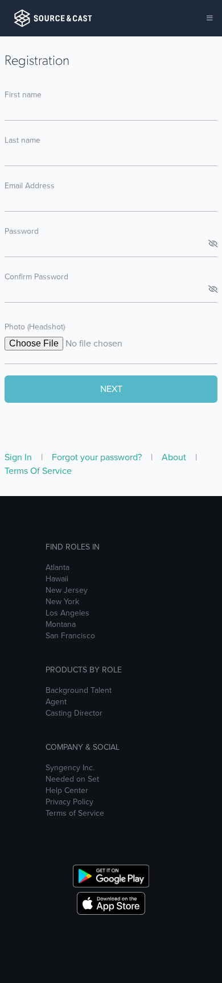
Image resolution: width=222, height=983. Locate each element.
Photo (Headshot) (35, 327)
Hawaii (57, 579)
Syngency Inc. (70, 768)
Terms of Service (75, 813)
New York (62, 602)
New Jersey (67, 590)
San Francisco (70, 636)
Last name (22, 140)
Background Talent (79, 690)
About (175, 457)
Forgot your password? (98, 457)
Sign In (19, 457)
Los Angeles (67, 613)
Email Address (30, 186)
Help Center (67, 790)
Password (22, 231)
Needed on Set (72, 779)
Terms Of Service (38, 470)
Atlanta (57, 567)
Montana (61, 624)
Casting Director (74, 713)
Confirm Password (36, 277)
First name (23, 95)
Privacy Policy (69, 802)
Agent (56, 702)
